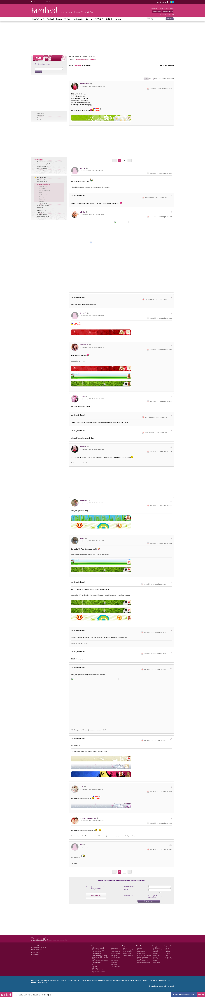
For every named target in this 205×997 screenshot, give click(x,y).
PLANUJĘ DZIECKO (43, 205)
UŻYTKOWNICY (42, 214)
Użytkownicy (115, 964)
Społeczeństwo (127, 951)
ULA (82, 787)
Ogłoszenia (114, 948)
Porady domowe (115, 966)
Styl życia (109, 19)
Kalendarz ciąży (96, 951)
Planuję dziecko (78, 19)
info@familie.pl (35, 954)
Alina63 (83, 313)
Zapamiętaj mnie (128, 895)
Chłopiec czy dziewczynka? (100, 957)
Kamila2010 (85, 84)
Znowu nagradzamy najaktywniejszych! (48, 170)
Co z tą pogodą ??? (42, 166)
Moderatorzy (141, 953)
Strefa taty (114, 962)
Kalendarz (95, 968)
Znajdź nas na (161, 2)
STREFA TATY (41, 212)
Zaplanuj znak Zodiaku (98, 971)
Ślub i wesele (115, 955)
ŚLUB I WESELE (42, 203)
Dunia (82, 396)
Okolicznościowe (128, 955)
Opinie (125, 948)
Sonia (82, 538)
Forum (71, 56)
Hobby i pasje (127, 953)
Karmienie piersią (38, 19)
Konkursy (118, 19)
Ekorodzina (114, 950)
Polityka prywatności (143, 962)
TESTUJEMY (99, 19)
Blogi (167, 950)
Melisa (83, 168)
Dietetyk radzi (43, 186)
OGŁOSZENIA (41, 177)
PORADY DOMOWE (43, 217)
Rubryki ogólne (115, 953)
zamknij (201, 995)
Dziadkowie (114, 960)
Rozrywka (92, 56)
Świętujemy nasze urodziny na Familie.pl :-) (49, 161)
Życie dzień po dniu (129, 950)
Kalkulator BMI (96, 962)
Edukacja (94, 966)
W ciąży (67, 19)
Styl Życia (156, 960)
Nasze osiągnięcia (142, 960)
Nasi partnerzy (141, 959)
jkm (81, 844)
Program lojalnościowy (144, 955)
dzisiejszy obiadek (42, 168)
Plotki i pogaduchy (44, 194)
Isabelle (83, 447)
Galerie (167, 953)
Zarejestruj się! (96, 896)
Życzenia (168, 957)
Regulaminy (141, 951)
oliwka (82, 212)
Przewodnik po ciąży (98, 950)
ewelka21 (84, 500)
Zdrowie (89, 19)
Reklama (140, 950)
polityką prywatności (39, 982)
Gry (93, 964)
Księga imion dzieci (97, 959)
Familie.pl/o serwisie (44, 190)
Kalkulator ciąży (96, 953)
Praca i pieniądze (43, 197)
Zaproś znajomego (142, 957)
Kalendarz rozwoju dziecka (100, 960)
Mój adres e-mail (129, 886)
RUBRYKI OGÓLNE (81, 56)
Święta (155, 957)
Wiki (166, 955)
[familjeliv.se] (172, 2)
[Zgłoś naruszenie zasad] (148, 88)
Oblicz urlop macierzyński (99, 955)
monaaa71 (84, 345)
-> (129, 160)
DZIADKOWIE (41, 210)
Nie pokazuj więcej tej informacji (161, 986)
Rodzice (59, 19)
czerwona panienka (88, 818)
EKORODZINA (41, 179)
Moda (40, 192)
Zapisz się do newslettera (166, 14)
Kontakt (139, 948)
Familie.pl (50, 19)
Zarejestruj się (167, 11)
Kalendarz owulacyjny (98, 948)
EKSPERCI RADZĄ (42, 182)
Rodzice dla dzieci (97, 970)
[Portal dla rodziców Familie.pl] (44, 14)
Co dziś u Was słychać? (43, 164)
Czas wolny (156, 962)
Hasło (126, 889)
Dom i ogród (42, 188)
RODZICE (40, 208)
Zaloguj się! (157, 11)
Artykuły (168, 951)
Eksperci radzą (115, 951)
